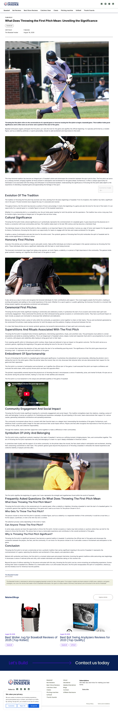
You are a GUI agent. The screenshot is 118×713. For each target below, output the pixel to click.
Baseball (7, 10)
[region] (22, 700)
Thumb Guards (89, 10)
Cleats (56, 10)
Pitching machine (67, 10)
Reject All (22, 706)
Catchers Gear (46, 10)
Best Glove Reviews (31, 10)
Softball (78, 10)
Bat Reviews (16, 10)
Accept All (34, 706)
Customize (11, 706)
